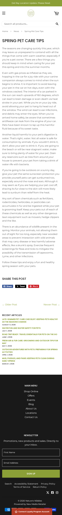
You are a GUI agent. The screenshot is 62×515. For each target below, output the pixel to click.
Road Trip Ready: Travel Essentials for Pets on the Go (29, 334)
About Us (31, 408)
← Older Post (9, 304)
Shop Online (31, 391)
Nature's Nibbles (34, 501)
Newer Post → (52, 304)
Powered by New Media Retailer (30, 504)
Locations (31, 413)
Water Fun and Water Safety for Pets (21, 328)
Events (31, 400)
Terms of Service (21, 487)
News (16, 31)
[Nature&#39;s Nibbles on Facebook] (52, 492)
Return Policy (40, 487)
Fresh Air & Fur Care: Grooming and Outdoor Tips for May (30, 342)
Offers (31, 395)
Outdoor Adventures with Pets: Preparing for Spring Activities (30, 350)
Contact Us (31, 417)
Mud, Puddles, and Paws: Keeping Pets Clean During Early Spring (28, 359)
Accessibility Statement (26, 484)
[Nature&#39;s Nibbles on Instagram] (57, 492)
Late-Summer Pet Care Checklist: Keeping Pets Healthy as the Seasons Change (30, 320)
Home (5, 31)
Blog (31, 404)
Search (8, 484)
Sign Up (31, 473)
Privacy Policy (48, 484)
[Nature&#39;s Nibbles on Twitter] (47, 492)
